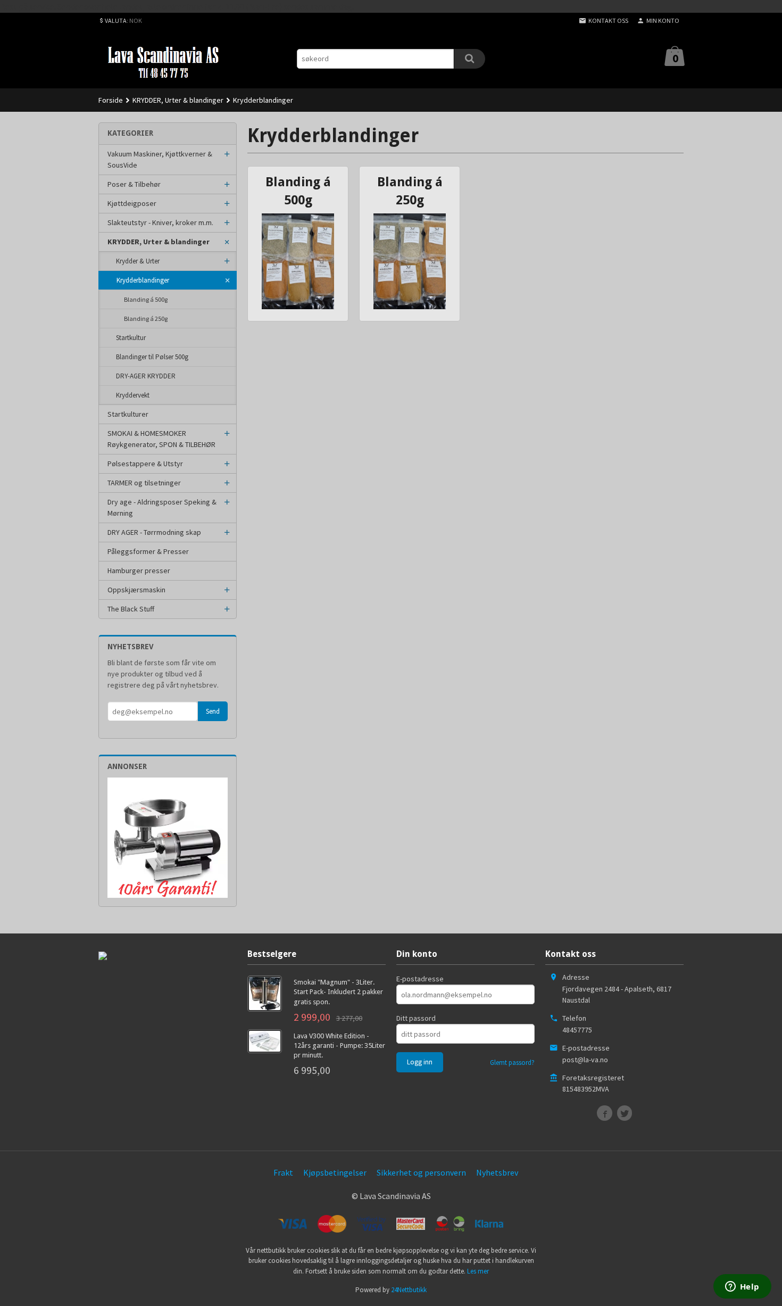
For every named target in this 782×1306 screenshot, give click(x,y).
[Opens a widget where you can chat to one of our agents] (742, 1287)
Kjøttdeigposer (131, 203)
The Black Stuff (130, 609)
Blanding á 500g (146, 299)
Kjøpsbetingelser (335, 1172)
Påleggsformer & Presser (148, 551)
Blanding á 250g (146, 319)
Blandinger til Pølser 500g (152, 356)
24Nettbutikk (409, 1289)
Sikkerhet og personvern (421, 1172)
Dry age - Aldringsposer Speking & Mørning (162, 507)
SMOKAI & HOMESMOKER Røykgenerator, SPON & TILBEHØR (161, 438)
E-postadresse (420, 978)
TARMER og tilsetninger (144, 482)
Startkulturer (127, 414)
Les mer (478, 1271)
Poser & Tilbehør (134, 184)
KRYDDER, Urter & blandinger (158, 241)
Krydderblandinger (143, 280)
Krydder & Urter (138, 261)
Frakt (283, 1172)
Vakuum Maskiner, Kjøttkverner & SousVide (159, 159)
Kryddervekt (132, 395)
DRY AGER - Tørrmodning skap (154, 532)
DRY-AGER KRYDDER (146, 376)
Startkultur (131, 337)
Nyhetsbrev (497, 1172)
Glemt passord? (512, 1062)
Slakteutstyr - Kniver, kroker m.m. (160, 222)
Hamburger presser (138, 570)
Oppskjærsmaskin (136, 589)
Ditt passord (416, 1018)
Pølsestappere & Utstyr (145, 463)
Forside (110, 100)
